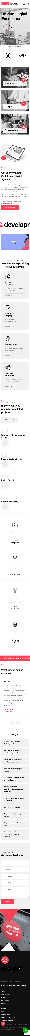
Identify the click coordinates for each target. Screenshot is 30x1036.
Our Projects (5, 1000)
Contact (3, 1003)
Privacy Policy (5, 1014)
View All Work (9, 420)
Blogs (3, 997)
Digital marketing (11, 344)
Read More (7, 295)
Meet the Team (5, 994)
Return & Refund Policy (8, 1017)
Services (3, 1008)
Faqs (2, 1011)
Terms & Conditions (7, 1020)
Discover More (10, 207)
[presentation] (12, 723)
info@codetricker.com (13, 985)
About (3, 991)
